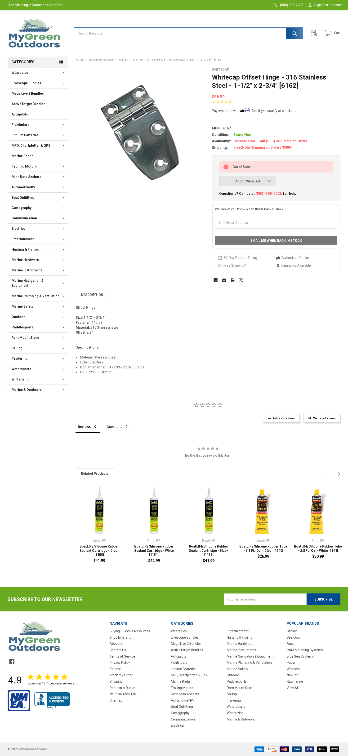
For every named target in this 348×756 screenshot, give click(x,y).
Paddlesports (22, 327)
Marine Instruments (27, 270)
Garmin (292, 631)
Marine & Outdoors (27, 390)
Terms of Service (122, 656)
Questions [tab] (114, 426)
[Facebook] (215, 280)
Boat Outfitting (23, 197)
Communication (24, 218)
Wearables (20, 73)
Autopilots (20, 114)
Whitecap (294, 669)
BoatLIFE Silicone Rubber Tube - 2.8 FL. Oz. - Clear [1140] (263, 548)
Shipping (116, 681)
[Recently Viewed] (315, 33)
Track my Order (121, 675)
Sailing (17, 348)
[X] (241, 280)
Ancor (291, 643)
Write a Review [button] (324, 418)
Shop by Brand (120, 637)
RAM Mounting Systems (305, 650)
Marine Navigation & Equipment (28, 283)
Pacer (291, 662)
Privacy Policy (120, 662)
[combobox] (188, 33)
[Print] (232, 280)
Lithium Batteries (25, 135)
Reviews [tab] (84, 426)
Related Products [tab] (95, 473)
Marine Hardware (25, 260)
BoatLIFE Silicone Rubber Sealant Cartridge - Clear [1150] (99, 550)
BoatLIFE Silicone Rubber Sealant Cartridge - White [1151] (154, 550)
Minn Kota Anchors (26, 177)
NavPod (292, 675)
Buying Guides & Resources (130, 631)
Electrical (19, 228)
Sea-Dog (293, 637)
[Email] (224, 280)
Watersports (21, 369)
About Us (116, 643)
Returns (115, 669)
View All (293, 688)
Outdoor (18, 317)
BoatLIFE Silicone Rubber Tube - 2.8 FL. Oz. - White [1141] (318, 548)
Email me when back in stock (276, 241)
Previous (328, 474)
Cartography (21, 208)
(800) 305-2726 (269, 193)
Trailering (19, 358)
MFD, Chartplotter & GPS (31, 145)
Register (336, 5)
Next (338, 474)
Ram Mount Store (25, 338)
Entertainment (23, 239)
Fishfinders (20, 125)
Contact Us (118, 650)
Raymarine (295, 681)
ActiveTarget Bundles (28, 104)
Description (92, 295)
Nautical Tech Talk (123, 694)
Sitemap (116, 700)
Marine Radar (22, 156)
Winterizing (21, 379)
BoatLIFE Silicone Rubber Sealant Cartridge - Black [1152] (208, 550)
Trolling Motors (24, 166)
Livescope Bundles (26, 83)
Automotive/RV (23, 187)
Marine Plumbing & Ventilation (35, 296)
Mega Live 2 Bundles (28, 93)
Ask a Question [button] (284, 418)
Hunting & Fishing (25, 249)
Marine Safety (22, 306)
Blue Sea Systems (300, 656)
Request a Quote (122, 688)
